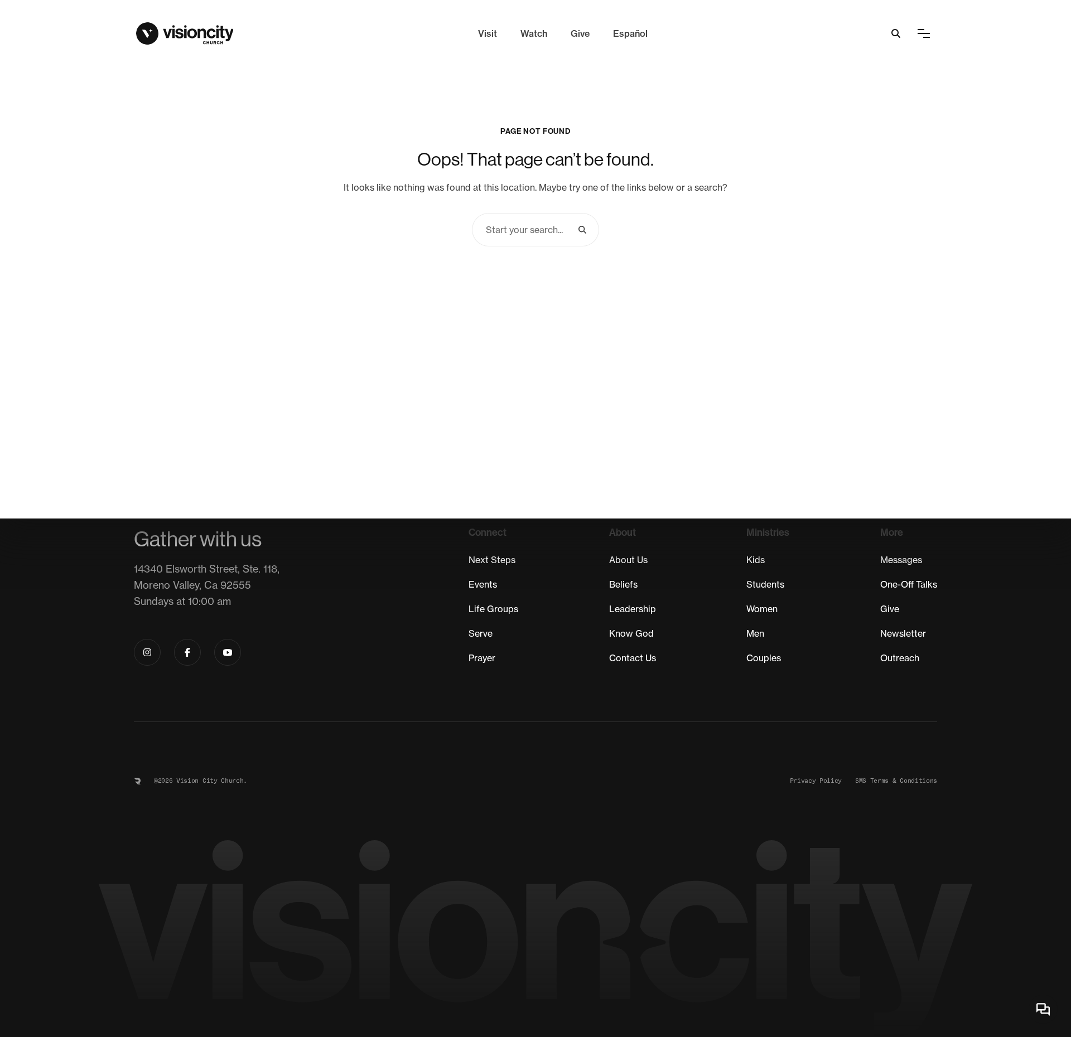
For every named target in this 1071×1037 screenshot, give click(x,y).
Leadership (632, 608)
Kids (755, 559)
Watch (533, 33)
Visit (487, 33)
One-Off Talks (908, 584)
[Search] (582, 230)
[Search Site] (896, 33)
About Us (628, 559)
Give (580, 33)
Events (483, 584)
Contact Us (632, 657)
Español (630, 33)
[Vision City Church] (185, 33)
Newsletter (903, 633)
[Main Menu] (924, 33)
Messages (901, 559)
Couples (763, 657)
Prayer (482, 657)
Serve (481, 633)
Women (762, 608)
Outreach (899, 657)
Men (755, 633)
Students (765, 584)
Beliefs (623, 584)
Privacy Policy (816, 781)
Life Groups (493, 608)
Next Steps (492, 559)
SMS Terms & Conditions (896, 781)
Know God (631, 633)
